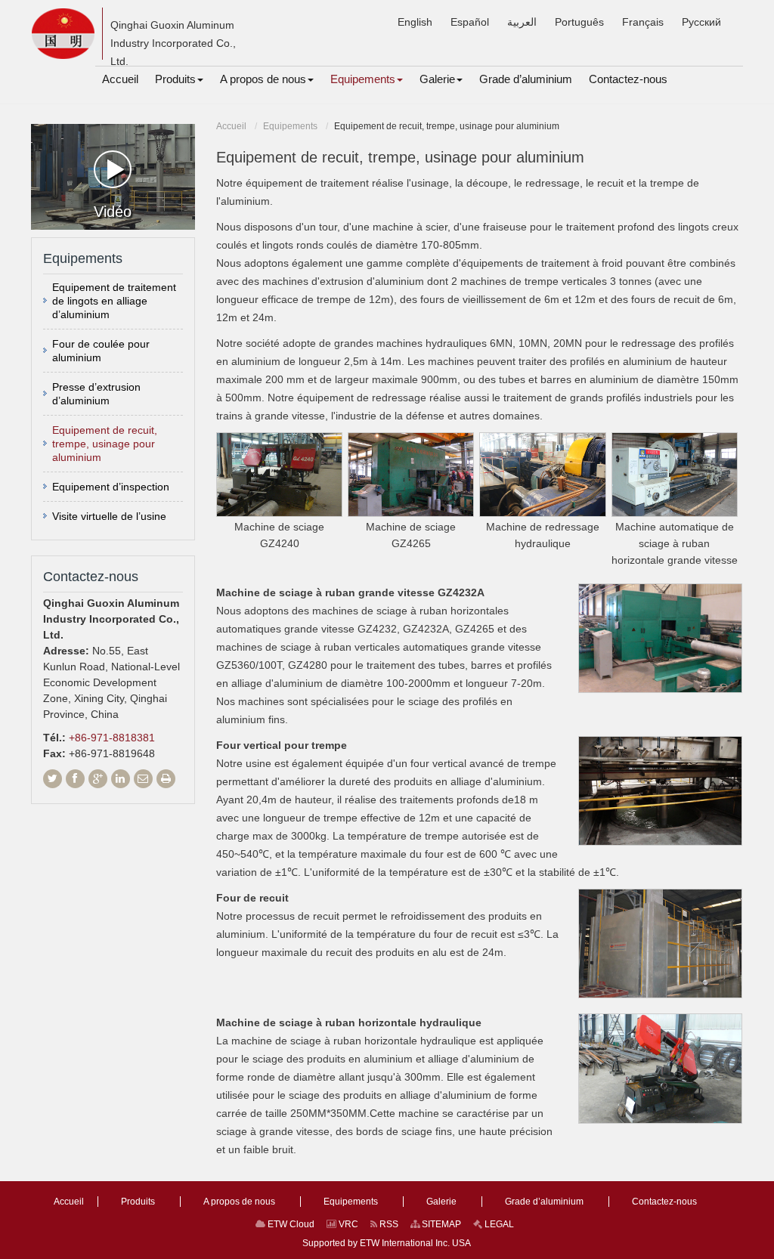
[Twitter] (52, 778)
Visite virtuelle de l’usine (109, 516)
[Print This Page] (165, 778)
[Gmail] (143, 778)
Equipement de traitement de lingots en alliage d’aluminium (114, 300)
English (415, 22)
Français (643, 22)
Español (469, 22)
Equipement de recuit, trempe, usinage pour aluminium (104, 443)
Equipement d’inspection (110, 487)
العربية (522, 22)
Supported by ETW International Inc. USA (386, 1243)
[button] (179, 79)
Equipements (290, 126)
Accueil (231, 126)
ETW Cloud (289, 1224)
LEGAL (498, 1224)
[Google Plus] (97, 778)
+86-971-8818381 (112, 738)
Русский (701, 22)
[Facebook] (75, 778)
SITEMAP (440, 1224)
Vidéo (113, 211)
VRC (347, 1224)
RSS (387, 1224)
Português (579, 22)
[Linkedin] (120, 778)
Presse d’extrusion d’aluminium (96, 394)
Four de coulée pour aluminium (101, 350)
